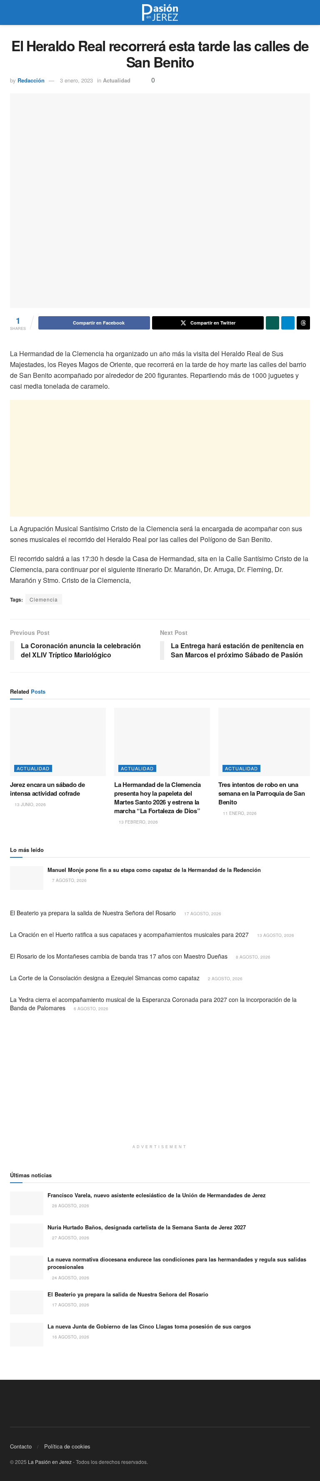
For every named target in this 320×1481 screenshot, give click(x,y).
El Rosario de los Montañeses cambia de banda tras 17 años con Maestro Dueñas (119, 956)
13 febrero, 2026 (138, 822)
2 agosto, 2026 (224, 979)
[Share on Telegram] (288, 323)
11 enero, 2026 (239, 813)
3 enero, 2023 (76, 80)
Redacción (31, 80)
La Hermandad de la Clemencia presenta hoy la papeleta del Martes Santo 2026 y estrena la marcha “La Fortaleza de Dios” (157, 797)
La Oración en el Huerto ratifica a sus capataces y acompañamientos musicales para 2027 (129, 934)
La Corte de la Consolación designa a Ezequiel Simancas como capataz (105, 978)
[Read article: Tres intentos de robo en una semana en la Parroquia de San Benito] (266, 742)
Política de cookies (67, 1446)
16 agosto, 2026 (70, 1337)
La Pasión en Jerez (50, 1461)
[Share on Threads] (303, 323)
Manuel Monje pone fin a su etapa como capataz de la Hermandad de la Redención (154, 870)
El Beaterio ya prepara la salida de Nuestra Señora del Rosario (93, 913)
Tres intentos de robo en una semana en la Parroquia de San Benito (261, 793)
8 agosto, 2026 (252, 957)
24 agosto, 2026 (70, 1278)
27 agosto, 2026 (70, 1238)
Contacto (21, 1446)
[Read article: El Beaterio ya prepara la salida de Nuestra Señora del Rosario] (26, 1302)
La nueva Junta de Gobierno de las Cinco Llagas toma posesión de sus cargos (149, 1326)
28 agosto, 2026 (70, 1206)
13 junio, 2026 (29, 804)
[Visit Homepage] (160, 12)
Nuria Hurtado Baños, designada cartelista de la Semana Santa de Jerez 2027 (147, 1227)
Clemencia (44, 599)
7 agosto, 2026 (69, 880)
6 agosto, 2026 (90, 1008)
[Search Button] (306, 12)
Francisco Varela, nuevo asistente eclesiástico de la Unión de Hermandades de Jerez (157, 1195)
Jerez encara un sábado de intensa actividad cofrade (47, 789)
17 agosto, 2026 (202, 914)
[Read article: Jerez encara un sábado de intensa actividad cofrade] (58, 742)
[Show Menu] (13, 12)
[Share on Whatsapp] (272, 323)
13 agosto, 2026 (275, 935)
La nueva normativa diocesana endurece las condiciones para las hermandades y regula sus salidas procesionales (177, 1263)
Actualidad (116, 80)
